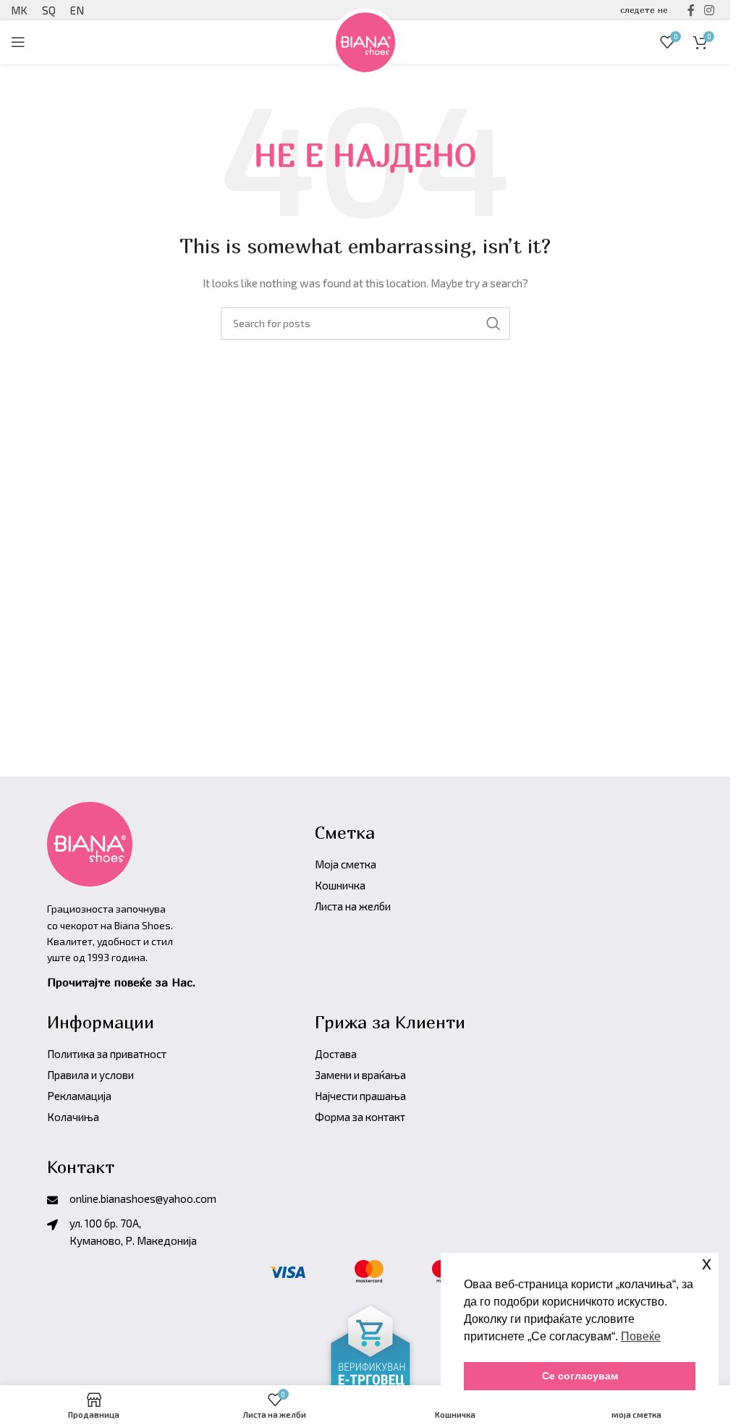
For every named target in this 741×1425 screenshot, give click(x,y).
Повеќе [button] (641, 1336)
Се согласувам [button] (580, 1376)
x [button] (706, 1263)
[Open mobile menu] (18, 42)
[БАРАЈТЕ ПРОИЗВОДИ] (493, 323)
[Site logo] (365, 40)
